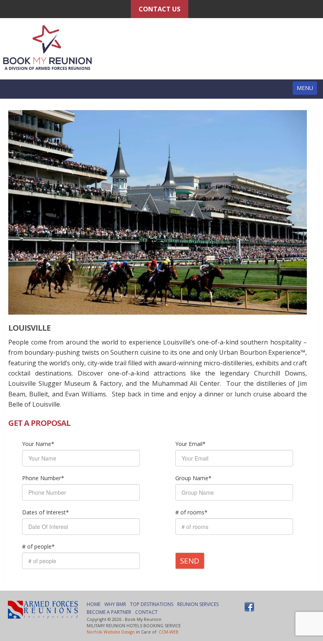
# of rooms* (191, 512)
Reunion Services (198, 604)
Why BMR (115, 604)
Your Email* (190, 444)
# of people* (38, 546)
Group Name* (193, 478)
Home (93, 604)
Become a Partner (109, 612)
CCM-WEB (168, 632)
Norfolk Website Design (111, 632)
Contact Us (159, 9)
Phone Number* (43, 478)
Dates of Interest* (45, 512)
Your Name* (38, 444)
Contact (146, 612)
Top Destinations (151, 604)
